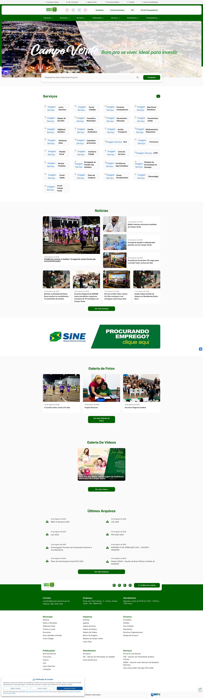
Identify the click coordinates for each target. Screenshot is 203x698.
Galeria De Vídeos (90, 632)
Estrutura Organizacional (133, 632)
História (46, 620)
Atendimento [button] (132, 18)
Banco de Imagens (90, 635)
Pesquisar (152, 77)
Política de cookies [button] (148, 585)
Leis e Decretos (49, 666)
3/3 (94, 220)
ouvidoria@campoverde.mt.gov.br (56, 601)
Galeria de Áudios (90, 629)
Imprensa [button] (47, 18)
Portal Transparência (149, 10)
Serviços (50, 96)
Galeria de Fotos (89, 626)
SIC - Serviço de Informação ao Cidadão (99, 657)
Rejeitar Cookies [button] (15, 688)
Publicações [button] (98, 18)
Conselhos (127, 620)
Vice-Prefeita (128, 626)
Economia (47, 632)
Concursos (47, 657)
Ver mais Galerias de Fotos (101, 419)
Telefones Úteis (49, 626)
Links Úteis (87, 642)
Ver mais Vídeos (101, 489)
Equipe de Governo (130, 635)
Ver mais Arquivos (101, 572)
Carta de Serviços (117, 10)
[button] (131, 2)
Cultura (46, 660)
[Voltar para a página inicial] (56, 585)
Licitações (47, 669)
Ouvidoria (99, 10)
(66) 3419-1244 (57, 604)
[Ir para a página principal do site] (51, 10)
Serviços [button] (114, 18)
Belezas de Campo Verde (93, 639)
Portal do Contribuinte (132, 654)
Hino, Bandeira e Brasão (52, 635)
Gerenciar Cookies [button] (69, 688)
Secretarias (127, 629)
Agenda (86, 623)
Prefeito (126, 623)
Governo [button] (80, 18)
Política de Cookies (27, 691)
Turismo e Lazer (49, 629)
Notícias (86, 620)
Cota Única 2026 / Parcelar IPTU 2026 (138, 668)
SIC (132, 10)
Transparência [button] (152, 18)
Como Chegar (48, 639)
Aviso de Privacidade (37, 691)
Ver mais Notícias (101, 309)
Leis (44, 663)
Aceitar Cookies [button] (42, 688)
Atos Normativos (49, 654)
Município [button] (64, 18)
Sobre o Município (50, 623)
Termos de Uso (48, 691)
